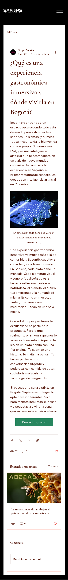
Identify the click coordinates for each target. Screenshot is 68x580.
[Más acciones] (56, 52)
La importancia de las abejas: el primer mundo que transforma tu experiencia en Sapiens (31, 511)
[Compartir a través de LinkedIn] (29, 440)
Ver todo (53, 466)
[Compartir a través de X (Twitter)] (20, 440)
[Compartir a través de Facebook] (12, 440)
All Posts (12, 32)
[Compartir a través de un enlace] (37, 440)
